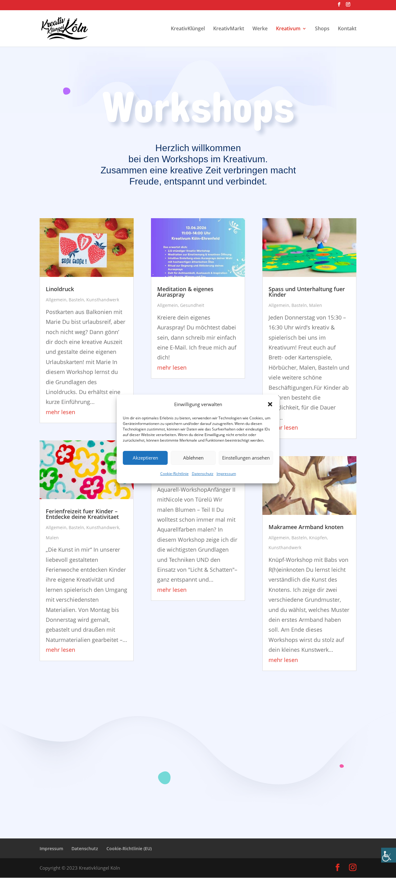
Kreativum (288, 29)
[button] (270, 404)
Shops (322, 29)
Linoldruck (60, 289)
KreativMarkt (228, 29)
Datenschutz (202, 473)
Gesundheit (192, 305)
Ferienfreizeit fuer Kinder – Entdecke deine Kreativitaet (82, 513)
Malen (52, 538)
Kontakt (347, 29)
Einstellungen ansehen (246, 458)
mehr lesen (60, 412)
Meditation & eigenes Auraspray (185, 291)
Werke (260, 29)
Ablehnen (193, 458)
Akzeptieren (145, 458)
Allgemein (56, 300)
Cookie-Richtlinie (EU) (129, 848)
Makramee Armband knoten (306, 527)
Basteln (76, 300)
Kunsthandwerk (102, 300)
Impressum (226, 473)
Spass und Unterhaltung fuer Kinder (307, 291)
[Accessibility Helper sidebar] (388, 855)
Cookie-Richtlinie (174, 473)
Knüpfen (318, 538)
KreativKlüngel (188, 29)
